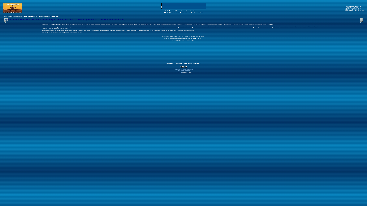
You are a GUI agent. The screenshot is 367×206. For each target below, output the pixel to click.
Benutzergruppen (199, 10)
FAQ (176, 10)
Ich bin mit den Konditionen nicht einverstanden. (183, 40)
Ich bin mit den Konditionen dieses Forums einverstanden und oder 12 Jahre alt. (183, 36)
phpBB (180, 72)
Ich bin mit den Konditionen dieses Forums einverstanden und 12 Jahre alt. (183, 38)
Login (194, 12)
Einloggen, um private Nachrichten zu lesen (180, 12)
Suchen (181, 10)
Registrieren (200, 12)
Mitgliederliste (189, 10)
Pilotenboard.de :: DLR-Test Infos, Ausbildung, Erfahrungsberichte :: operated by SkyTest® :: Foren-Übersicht (31, 16)
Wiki (167, 10)
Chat (171, 10)
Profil (166, 12)
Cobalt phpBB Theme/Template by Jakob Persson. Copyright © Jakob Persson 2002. (184, 70)
